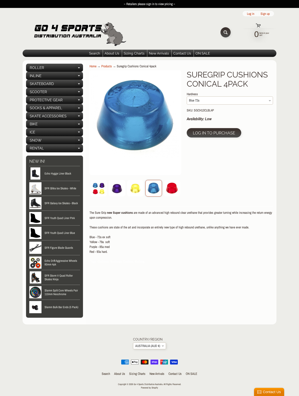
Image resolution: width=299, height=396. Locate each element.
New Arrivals (159, 53)
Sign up (265, 13)
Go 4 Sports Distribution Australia (148, 384)
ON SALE (202, 53)
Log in (250, 13)
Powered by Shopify (149, 387)
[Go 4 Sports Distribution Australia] (77, 32)
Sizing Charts (134, 53)
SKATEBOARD (56, 85)
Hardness (192, 94)
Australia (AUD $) (147, 346)
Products (106, 66)
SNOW (56, 141)
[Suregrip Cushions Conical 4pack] (98, 188)
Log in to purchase (214, 133)
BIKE (56, 125)
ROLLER (56, 68)
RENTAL (56, 149)
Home (92, 66)
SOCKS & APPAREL (56, 109)
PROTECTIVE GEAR (56, 101)
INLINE (56, 77)
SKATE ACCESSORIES (56, 117)
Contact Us (182, 53)
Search (94, 53)
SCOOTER (56, 93)
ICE (56, 133)
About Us (112, 53)
